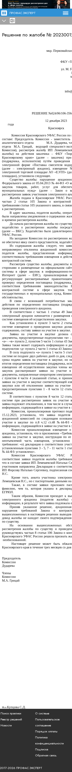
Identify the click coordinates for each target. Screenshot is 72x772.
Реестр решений (11, 719)
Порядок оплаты (46, 731)
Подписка (41, 749)
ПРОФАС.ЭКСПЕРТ (23, 13)
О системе (42, 713)
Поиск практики (11, 713)
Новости (6, 725)
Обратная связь (46, 755)
